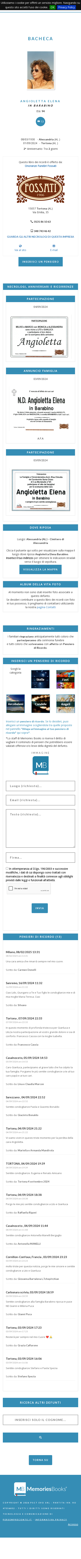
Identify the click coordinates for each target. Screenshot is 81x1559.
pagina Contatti (46, 607)
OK (52, 7)
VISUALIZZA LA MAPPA (40, 569)
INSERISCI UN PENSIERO (40, 261)
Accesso (73, 1524)
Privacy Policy (66, 7)
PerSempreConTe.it (17, 1520)
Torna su (40, 1459)
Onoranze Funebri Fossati (40, 166)
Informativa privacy (51, 1520)
